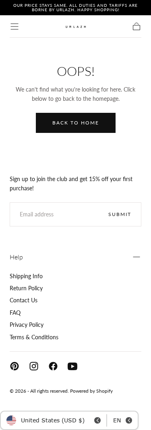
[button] (14, 26)
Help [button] (16, 257)
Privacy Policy (26, 324)
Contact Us (23, 300)
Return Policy (26, 288)
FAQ (15, 312)
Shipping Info (26, 276)
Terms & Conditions (34, 337)
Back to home (75, 123)
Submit (119, 214)
